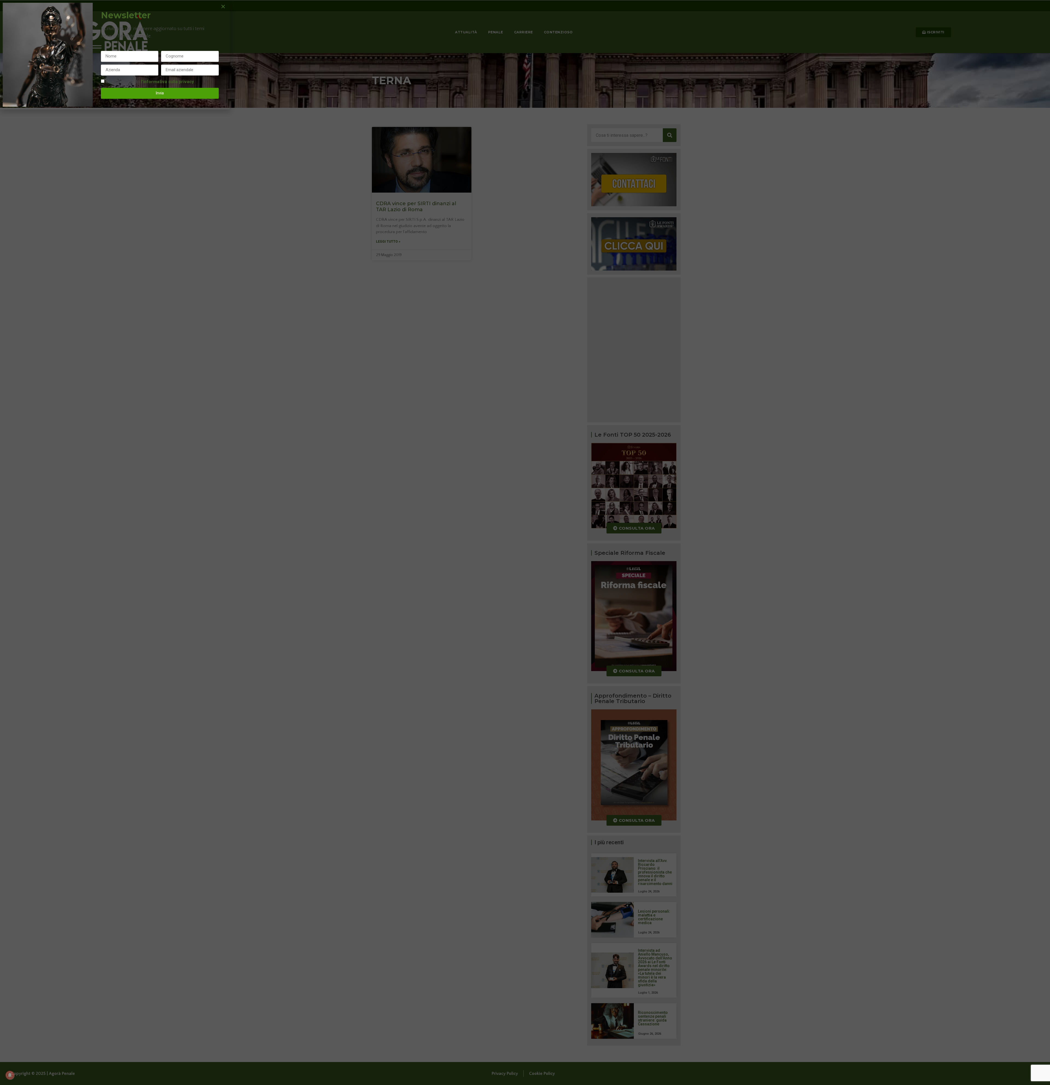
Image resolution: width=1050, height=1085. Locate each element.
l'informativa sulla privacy (167, 81)
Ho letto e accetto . (150, 81)
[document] (525, 542)
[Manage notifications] (9, 1075)
